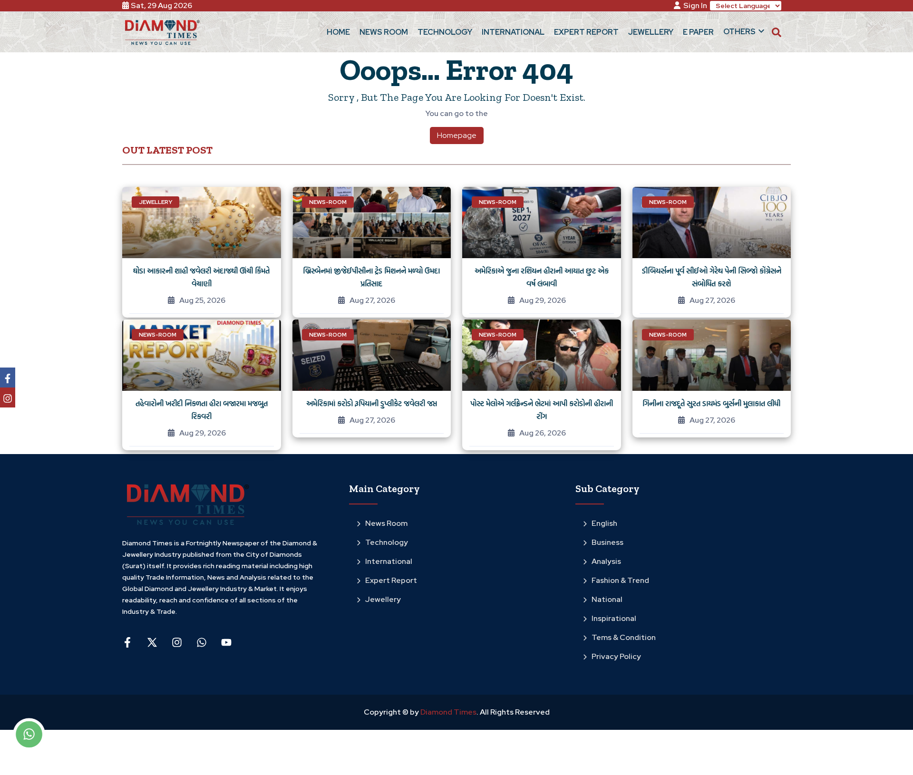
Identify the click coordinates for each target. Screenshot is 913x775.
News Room (386, 523)
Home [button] (338, 32)
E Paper (698, 32)
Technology (386, 542)
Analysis (606, 561)
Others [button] (739, 32)
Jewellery (383, 599)
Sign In (695, 5)
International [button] (513, 32)
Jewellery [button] (650, 32)
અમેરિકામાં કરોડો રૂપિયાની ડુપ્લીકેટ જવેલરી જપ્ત (371, 403)
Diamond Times (447, 712)
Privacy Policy (616, 656)
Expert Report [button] (586, 32)
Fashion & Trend (620, 580)
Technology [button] (445, 32)
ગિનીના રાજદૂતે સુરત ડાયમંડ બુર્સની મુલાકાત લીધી (711, 403)
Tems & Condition (624, 637)
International (388, 561)
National (607, 599)
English (604, 523)
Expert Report (391, 580)
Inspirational (614, 618)
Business (607, 542)
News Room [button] (383, 32)
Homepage (456, 135)
